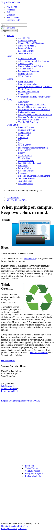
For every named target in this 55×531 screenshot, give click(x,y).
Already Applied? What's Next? (32, 104)
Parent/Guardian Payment (29, 163)
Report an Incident (9, 391)
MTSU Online (24, 76)
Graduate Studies (25, 68)
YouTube (33, 471)
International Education (28, 71)
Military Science (25, 74)
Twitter (31, 468)
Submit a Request (9, 388)
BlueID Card (30, 258)
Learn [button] (9, 56)
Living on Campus (26, 112)
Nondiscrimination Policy (12, 526)
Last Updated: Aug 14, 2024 (14, 528)
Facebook (29, 466)
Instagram (34, 473)
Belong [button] (10, 79)
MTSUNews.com (26, 160)
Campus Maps (24, 132)
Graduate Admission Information (32, 117)
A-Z (9, 12)
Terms (27, 526)
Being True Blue (25, 81)
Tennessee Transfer (26, 178)
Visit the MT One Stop (28, 122)
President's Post (25, 48)
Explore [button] (10, 35)
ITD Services (13, 197)
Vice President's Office (17, 200)
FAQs (20, 142)
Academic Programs (27, 40)
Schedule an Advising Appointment (34, 176)
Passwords (23, 165)
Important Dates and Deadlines (32, 107)
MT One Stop (24, 158)
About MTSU (24, 38)
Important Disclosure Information (33, 148)
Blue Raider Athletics (27, 84)
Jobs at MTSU (24, 150)
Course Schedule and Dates (30, 66)
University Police (25, 183)
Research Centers (26, 51)
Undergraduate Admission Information (35, 114)
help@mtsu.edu (8, 386)
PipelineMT (12, 7)
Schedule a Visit (25, 53)
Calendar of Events (26, 130)
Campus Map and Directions (31, 43)
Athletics (11, 10)
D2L (20, 140)
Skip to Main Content (10, 2)
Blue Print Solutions (39, 352)
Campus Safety (25, 135)
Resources (22, 173)
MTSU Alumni (25, 89)
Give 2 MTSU (24, 145)
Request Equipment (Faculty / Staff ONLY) (20, 400)
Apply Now (23, 102)
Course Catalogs (25, 63)
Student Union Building (28, 91)
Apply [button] (9, 99)
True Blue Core (25, 181)
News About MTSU (27, 45)
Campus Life (24, 94)
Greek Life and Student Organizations (35, 86)
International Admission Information (34, 109)
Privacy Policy (24, 168)
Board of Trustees (26, 127)
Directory (11, 15)
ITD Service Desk (8, 361)
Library (21, 153)
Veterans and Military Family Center (34, 97)
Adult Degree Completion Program (33, 61)
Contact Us (23, 137)
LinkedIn (33, 476)
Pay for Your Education (28, 119)
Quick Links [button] (12, 125)
